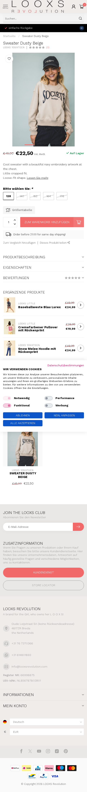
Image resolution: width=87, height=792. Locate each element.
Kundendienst (43, 572)
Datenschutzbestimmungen (65, 365)
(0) (47, 47)
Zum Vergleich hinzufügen (19, 242)
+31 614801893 (21, 655)
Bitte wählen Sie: (18, 189)
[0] (82, 6)
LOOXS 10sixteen (14, 47)
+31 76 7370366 (22, 643)
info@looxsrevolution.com (29, 666)
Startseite (9, 36)
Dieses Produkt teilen (53, 242)
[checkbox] (7, 398)
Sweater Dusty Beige (35, 36)
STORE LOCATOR (43, 585)
